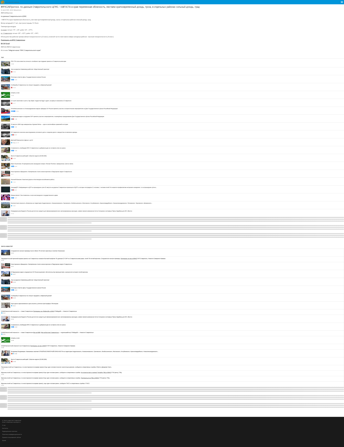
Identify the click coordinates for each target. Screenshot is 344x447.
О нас (4, 425)
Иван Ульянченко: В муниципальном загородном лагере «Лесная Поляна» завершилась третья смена (42, 163)
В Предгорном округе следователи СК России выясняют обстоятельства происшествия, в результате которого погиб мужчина (49, 272)
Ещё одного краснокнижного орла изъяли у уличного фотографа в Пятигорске (34, 303)
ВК (2, 43)
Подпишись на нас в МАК (38, 346)
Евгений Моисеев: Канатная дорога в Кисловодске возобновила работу (32, 179)
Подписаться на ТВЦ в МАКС (90, 378)
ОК (4, 43)
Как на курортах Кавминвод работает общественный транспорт (30, 69)
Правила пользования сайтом (11, 437)
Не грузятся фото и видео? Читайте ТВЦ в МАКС (96, 372)
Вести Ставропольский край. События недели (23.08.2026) (29, 156)
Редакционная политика (9, 431)
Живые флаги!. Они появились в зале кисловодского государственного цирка (34, 195)
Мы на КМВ (36, 332)
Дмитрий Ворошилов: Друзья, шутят (22, 140)
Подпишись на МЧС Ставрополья (13, 40)
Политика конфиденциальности (12, 434)
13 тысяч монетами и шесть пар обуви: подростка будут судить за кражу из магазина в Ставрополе (41, 100)
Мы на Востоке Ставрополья (50, 332)
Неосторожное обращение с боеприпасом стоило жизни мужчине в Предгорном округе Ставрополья (41, 171)
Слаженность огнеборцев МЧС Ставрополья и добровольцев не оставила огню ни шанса (38, 148)
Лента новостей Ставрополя (11, 443)
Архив (4, 440)
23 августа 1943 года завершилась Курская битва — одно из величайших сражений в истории (39, 124)
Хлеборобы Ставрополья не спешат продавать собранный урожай (31, 85)
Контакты (5, 428)
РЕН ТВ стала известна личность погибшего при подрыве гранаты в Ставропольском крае (38, 61)
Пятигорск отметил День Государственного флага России (28, 77)
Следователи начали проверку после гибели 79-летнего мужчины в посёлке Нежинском (38, 251)
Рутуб (8, 43)
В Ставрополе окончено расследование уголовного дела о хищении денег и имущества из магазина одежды (44, 132)
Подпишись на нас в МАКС (129, 258)
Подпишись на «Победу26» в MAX (43, 311)
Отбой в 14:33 (15, 93)
